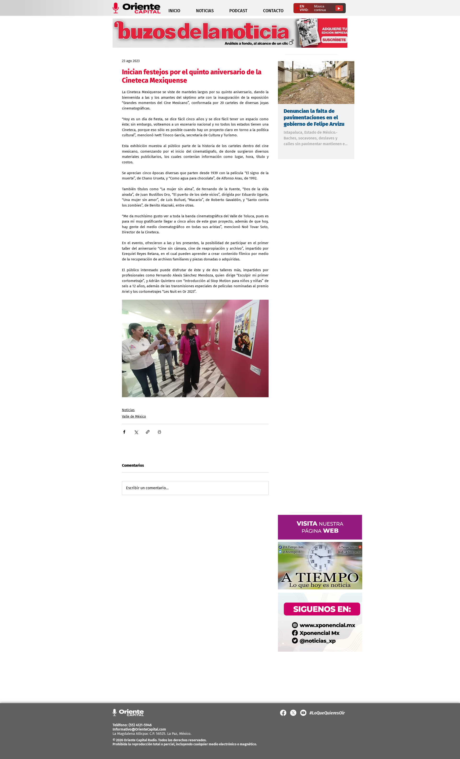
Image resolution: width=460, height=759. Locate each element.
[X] (293, 713)
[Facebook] (283, 713)
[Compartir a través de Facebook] (124, 432)
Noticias (128, 410)
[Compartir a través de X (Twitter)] (136, 432)
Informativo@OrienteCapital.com (139, 729)
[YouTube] (303, 713)
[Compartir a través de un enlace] (147, 432)
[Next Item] (347, 82)
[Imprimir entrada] (159, 432)
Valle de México (134, 416)
